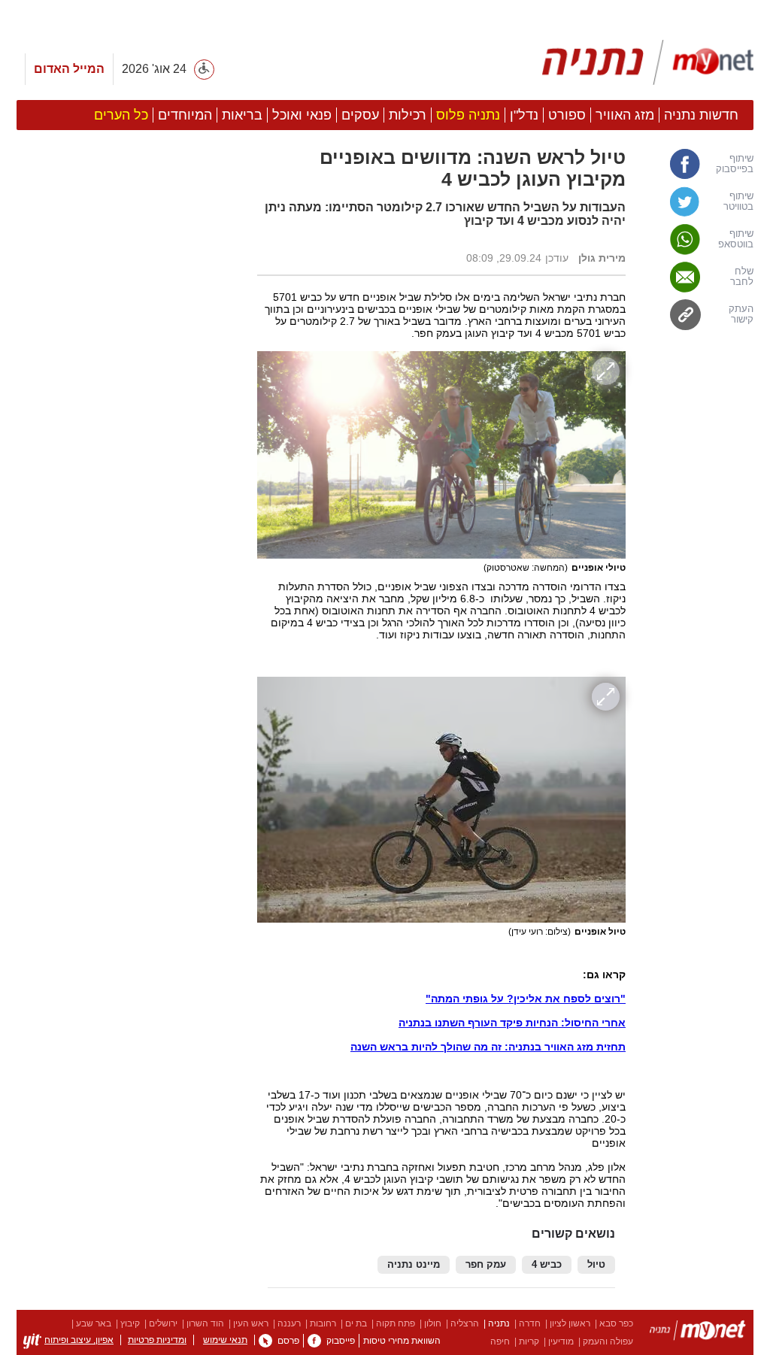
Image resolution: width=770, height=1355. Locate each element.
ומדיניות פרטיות (157, 1340)
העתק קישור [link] (741, 314)
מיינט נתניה (413, 1265)
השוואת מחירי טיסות (402, 1340)
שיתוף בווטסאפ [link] (735, 239)
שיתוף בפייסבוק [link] (734, 163)
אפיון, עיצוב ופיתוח (79, 1340)
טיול (596, 1265)
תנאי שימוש (225, 1340)
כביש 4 (547, 1265)
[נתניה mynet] (647, 62)
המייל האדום (69, 68)
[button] (129, 847)
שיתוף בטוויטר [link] (738, 201)
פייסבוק (340, 1340)
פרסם (288, 1340)
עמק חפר (485, 1265)
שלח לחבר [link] (741, 276)
